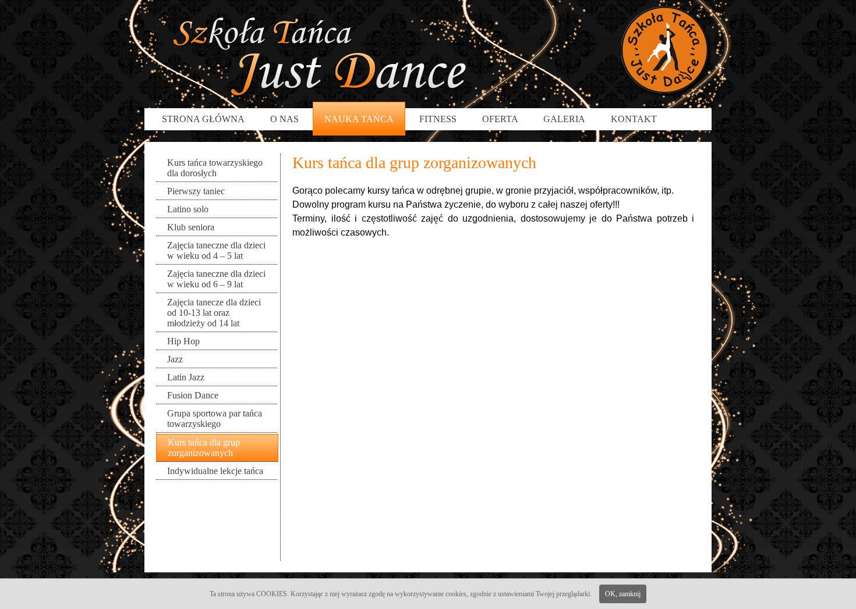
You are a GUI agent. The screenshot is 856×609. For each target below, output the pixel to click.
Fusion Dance (192, 395)
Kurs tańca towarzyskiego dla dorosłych (215, 168)
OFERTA (501, 119)
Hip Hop (183, 341)
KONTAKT (634, 119)
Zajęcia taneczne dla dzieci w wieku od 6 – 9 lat (216, 279)
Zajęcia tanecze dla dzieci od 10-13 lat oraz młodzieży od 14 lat (214, 312)
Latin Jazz (185, 377)
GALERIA (564, 119)
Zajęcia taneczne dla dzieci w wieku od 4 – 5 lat (216, 250)
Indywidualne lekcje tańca (215, 471)
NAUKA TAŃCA (359, 119)
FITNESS (438, 119)
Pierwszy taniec (196, 191)
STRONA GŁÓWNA (203, 119)
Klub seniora (190, 227)
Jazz (175, 359)
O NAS (284, 119)
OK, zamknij (623, 594)
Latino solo (187, 209)
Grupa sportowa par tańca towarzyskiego (214, 418)
